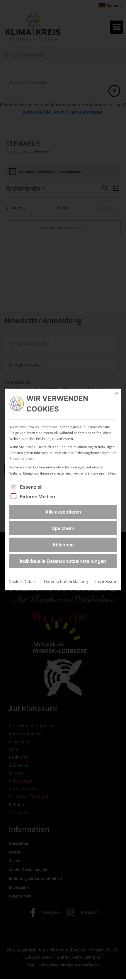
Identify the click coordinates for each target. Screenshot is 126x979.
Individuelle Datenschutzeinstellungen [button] (63, 561)
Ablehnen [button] (63, 545)
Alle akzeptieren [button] (63, 512)
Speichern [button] (63, 528)
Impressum (106, 581)
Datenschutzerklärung (66, 581)
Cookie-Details (22, 581)
